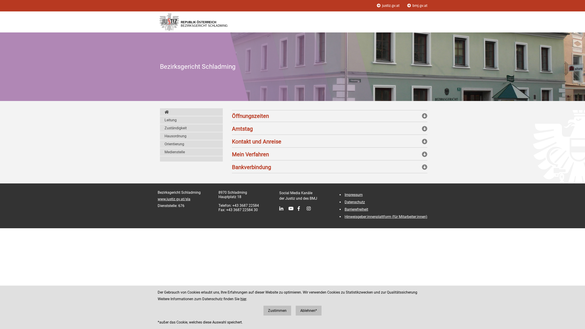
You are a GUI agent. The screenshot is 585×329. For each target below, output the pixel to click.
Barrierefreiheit (356, 209)
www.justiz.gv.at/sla (174, 199)
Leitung (171, 120)
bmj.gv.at (419, 5)
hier (243, 299)
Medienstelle (175, 152)
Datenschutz (355, 202)
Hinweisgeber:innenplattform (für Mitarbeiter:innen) (386, 217)
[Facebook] (302, 208)
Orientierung (174, 144)
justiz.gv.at (390, 5)
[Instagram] (311, 208)
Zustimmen (277, 310)
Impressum (354, 195)
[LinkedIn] (283, 208)
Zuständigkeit (176, 128)
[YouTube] (293, 208)
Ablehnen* (308, 310)
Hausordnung (175, 136)
